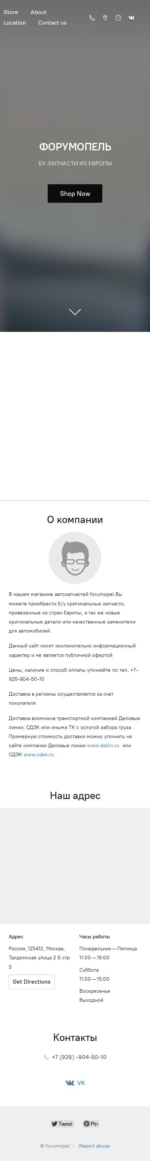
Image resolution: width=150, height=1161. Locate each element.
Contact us (52, 22)
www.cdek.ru (39, 755)
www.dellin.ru (103, 745)
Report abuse (94, 1146)
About (39, 12)
